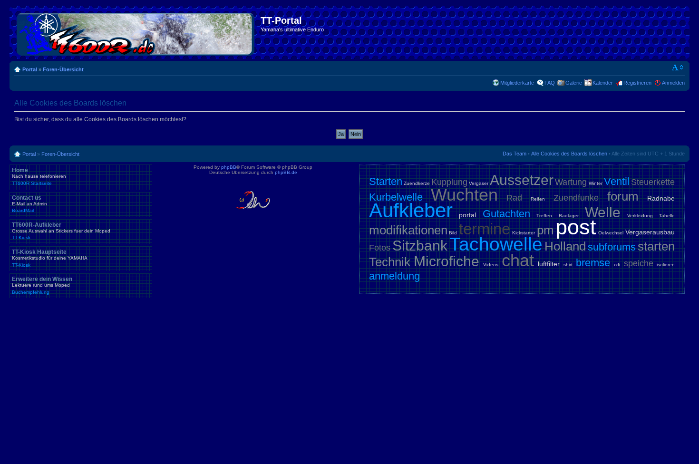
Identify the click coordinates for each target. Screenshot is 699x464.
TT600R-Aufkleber (61, 231)
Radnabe (661, 198)
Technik (389, 262)
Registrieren (637, 83)
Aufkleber (411, 210)
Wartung (571, 182)
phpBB (228, 167)
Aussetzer (521, 180)
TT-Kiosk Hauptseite (49, 258)
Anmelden (673, 83)
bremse (593, 263)
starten (656, 246)
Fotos (379, 247)
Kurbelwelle (396, 197)
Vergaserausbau (650, 232)
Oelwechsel (610, 232)
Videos (490, 264)
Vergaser (478, 183)
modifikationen (408, 230)
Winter (595, 183)
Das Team (514, 153)
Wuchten (464, 194)
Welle (603, 212)
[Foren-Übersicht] (136, 32)
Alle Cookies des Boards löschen (569, 153)
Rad (514, 198)
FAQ (549, 83)
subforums (612, 247)
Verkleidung (640, 215)
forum (623, 196)
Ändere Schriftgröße (678, 67)
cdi (617, 264)
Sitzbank (419, 245)
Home (39, 176)
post (575, 227)
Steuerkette (653, 182)
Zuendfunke (576, 198)
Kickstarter (523, 232)
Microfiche (446, 261)
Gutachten (506, 214)
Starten (385, 181)
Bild (453, 232)
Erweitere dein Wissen (42, 285)
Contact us (29, 203)
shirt (568, 264)
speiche (638, 263)
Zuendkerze (417, 183)
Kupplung (449, 182)
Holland (565, 246)
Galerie (573, 83)
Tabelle (667, 215)
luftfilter (549, 264)
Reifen (538, 199)
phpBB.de (286, 172)
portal (467, 215)
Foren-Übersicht (63, 69)
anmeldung (394, 276)
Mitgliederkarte (517, 83)
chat (518, 260)
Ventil (617, 181)
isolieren (666, 264)
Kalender (602, 83)
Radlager (569, 215)
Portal (29, 69)
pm (545, 230)
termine (484, 229)
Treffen (544, 215)
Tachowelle (496, 244)
